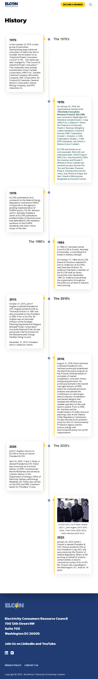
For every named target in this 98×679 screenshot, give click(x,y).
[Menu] (90, 4)
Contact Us (31, 665)
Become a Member (73, 4)
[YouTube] (12, 652)
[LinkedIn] (6, 652)
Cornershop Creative (55, 674)
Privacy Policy (13, 665)
